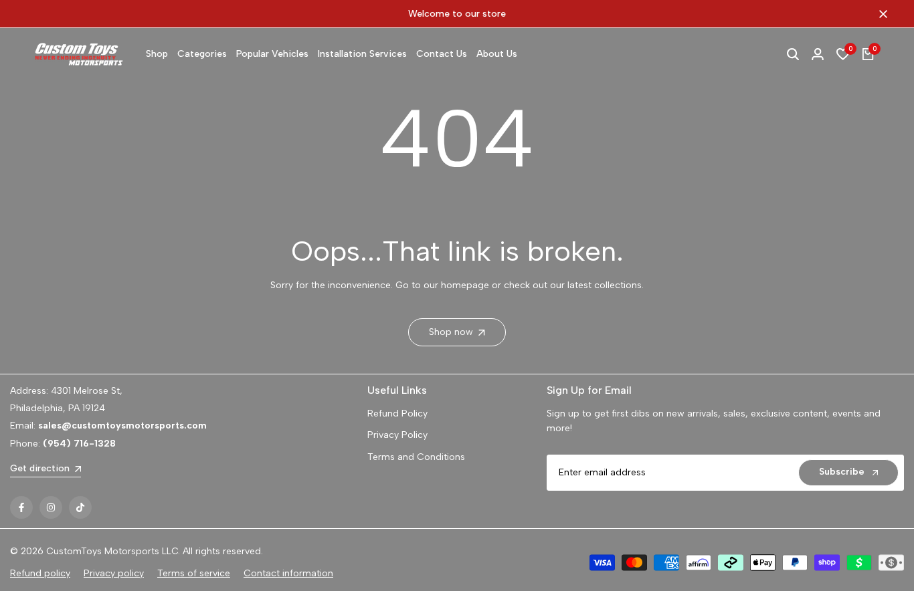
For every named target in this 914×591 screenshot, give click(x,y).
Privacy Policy (397, 435)
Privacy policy (114, 573)
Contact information (288, 573)
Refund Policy (397, 413)
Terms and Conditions (416, 457)
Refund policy (40, 573)
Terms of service (193, 573)
